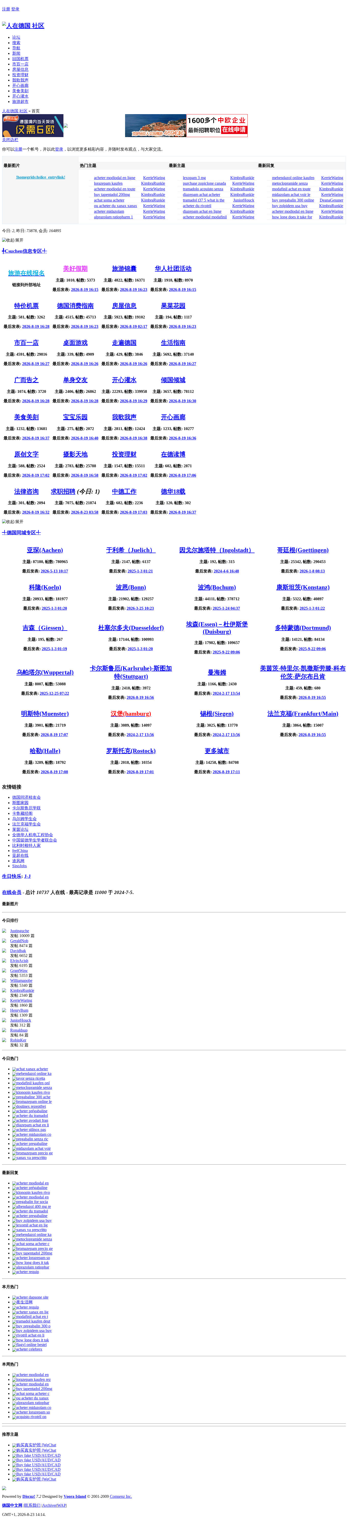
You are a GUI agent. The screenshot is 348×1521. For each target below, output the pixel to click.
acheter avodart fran (32, 1120)
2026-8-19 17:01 (140, 772)
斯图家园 (20, 802)
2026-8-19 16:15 (84, 289)
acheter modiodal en (32, 1183)
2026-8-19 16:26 (84, 364)
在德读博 (173, 454)
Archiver (49, 1505)
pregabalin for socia (32, 1201)
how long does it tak (32, 1262)
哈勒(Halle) (45, 751)
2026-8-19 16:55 (312, 697)
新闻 (16, 53)
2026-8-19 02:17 (133, 326)
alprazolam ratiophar (32, 1267)
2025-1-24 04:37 (226, 608)
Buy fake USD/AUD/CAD (38, 1455)
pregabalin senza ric (32, 1139)
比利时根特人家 (26, 845)
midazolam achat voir (33, 1148)
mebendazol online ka (33, 1073)
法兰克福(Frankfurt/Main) (302, 713)
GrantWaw (19, 970)
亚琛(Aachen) (45, 550)
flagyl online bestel (31, 1344)
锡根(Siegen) (217, 713)
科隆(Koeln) (45, 587)
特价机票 (26, 305)
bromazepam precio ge (34, 1153)
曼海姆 (217, 672)
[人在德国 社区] (23, 25)
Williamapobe (21, 980)
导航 (16, 48)
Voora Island (75, 1496)
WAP (61, 1505)
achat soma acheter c (32, 1244)
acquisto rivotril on (31, 1417)
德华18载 (173, 491)
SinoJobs (19, 866)
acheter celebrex (29, 1349)
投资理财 (20, 75)
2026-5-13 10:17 (54, 571)
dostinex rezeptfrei (31, 1106)
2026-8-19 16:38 (133, 438)
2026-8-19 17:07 (54, 734)
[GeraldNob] (4, 941)
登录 (15, 9)
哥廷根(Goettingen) (303, 550)
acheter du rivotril (197, 206)
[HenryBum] (4, 1011)
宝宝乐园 (75, 417)
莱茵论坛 (20, 829)
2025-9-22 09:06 (226, 652)
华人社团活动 (173, 268)
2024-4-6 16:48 (226, 571)
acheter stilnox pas (31, 1129)
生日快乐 (11, 876)
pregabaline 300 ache (33, 1097)
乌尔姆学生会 (24, 819)
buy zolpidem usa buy (34, 1220)
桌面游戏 (75, 342)
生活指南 (173, 342)
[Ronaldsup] (4, 1031)
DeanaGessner (331, 200)
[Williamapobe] (4, 981)
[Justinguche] (4, 931)
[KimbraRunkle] (4, 991)
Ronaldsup (19, 1030)
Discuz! (28, 1496)
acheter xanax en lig (32, 1312)
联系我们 (32, 1505)
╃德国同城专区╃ (21, 532)
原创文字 (26, 454)
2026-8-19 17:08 (54, 772)
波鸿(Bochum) (217, 587)
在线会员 (11, 892)
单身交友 (75, 380)
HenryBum (19, 1010)
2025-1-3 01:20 (54, 608)
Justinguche (19, 931)
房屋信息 (20, 69)
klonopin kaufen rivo (33, 1092)
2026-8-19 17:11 (226, 772)
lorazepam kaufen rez (33, 1379)
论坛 (16, 37)
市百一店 (20, 64)
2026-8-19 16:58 (84, 475)
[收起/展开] (12, 240)
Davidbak (18, 951)
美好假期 (75, 268)
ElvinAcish (19, 960)
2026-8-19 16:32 (35, 512)
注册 (6, 9)
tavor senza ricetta (30, 1078)
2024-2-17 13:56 (140, 734)
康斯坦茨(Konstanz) (303, 587)
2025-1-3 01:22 (312, 608)
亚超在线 (20, 855)
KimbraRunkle (153, 183)
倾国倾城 (173, 380)
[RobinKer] (4, 1040)
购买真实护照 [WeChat (36, 1445)
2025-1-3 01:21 (140, 571)
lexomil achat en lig (32, 1225)
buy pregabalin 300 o (33, 1326)
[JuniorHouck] (4, 1021)
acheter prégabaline (31, 1111)
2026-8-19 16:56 (140, 697)
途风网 (18, 861)
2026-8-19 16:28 (35, 326)
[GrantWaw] (4, 971)
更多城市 (217, 751)
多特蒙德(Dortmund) (303, 627)
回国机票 (20, 59)
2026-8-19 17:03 (133, 512)
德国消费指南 (75, 305)
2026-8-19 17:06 (182, 475)
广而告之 (26, 380)
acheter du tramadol (32, 1115)
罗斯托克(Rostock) (131, 751)
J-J (27, 876)
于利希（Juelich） (131, 550)
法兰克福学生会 (26, 824)
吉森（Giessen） (45, 627)
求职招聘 (63, 491)
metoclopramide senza (34, 1087)
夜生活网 (24, 1302)
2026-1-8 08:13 (312, 571)
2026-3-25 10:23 (140, 608)
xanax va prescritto (31, 1157)
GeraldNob (19, 941)
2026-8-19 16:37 (35, 438)
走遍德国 (124, 342)
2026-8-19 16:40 (84, 438)
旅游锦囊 (124, 268)
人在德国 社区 (15, 111)
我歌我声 (20, 80)
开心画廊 (20, 85)
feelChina (20, 850)
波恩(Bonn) (131, 587)
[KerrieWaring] (4, 1001)
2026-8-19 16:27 (35, 364)
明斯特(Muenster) (45, 713)
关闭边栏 (10, 140)
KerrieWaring (154, 178)
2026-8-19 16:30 (182, 401)
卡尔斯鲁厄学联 (26, 808)
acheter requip (27, 1272)
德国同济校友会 (26, 797)
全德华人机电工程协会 (32, 835)
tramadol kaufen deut (33, 1321)
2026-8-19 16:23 (133, 289)
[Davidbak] (4, 951)
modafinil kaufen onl (33, 1083)
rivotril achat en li (30, 1335)
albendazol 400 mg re (33, 1206)
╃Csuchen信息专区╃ (24, 251)
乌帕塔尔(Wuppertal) (45, 672)
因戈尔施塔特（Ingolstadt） (217, 550)
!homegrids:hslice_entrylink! (40, 177)
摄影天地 (75, 454)
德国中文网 (12, 1505)
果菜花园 (173, 305)
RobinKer (18, 1040)
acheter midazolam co (33, 1134)
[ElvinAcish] (4, 961)
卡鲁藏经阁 (22, 813)
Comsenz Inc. (121, 1496)
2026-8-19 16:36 (182, 438)
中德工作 (124, 491)
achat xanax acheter (32, 1069)
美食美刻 (20, 91)
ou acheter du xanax (32, 1398)
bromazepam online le (34, 1101)
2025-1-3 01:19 (54, 649)
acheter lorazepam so (33, 1258)
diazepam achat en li (32, 1125)
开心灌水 (20, 96)
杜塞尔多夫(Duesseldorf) (131, 627)
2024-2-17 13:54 (226, 693)
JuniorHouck (243, 200)
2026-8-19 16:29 (133, 401)
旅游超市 (20, 101)
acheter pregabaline (31, 1143)
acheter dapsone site (32, 1297)
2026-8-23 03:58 (84, 512)
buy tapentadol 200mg (34, 1253)
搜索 (16, 43)
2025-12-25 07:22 (54, 693)
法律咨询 (26, 491)
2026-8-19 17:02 (35, 475)
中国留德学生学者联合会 (34, 840)
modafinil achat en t (32, 1316)
